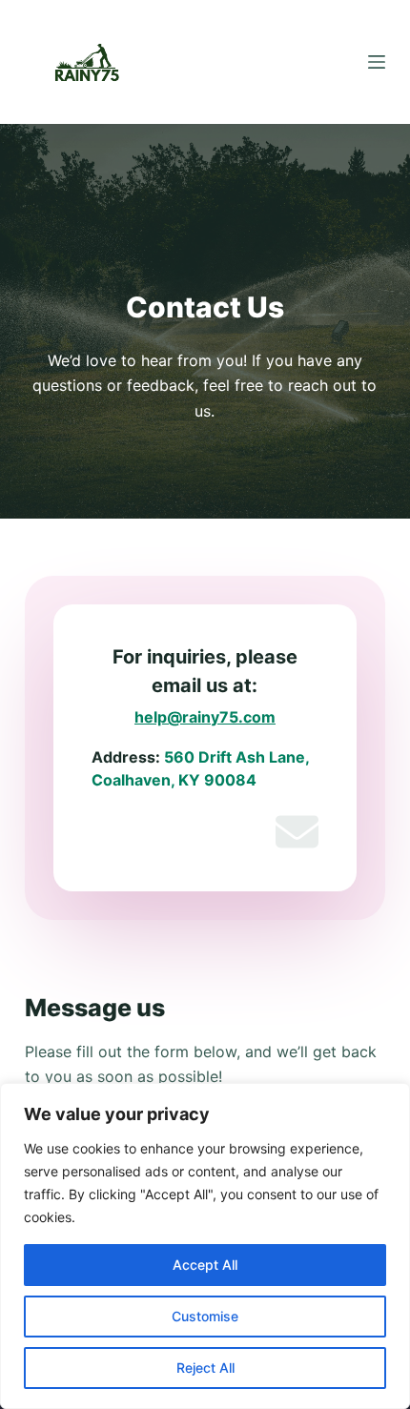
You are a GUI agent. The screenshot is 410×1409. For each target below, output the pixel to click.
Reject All (205, 1367)
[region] (205, 1246)
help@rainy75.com (205, 716)
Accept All (205, 1264)
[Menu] (376, 62)
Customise (205, 1316)
